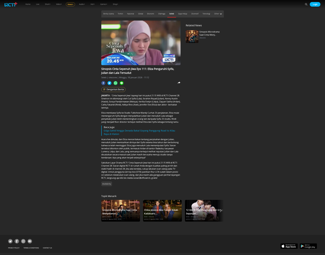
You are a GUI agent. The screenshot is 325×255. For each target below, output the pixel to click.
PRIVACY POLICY (13, 248)
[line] (122, 83)
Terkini (120, 13)
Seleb (171, 13)
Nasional (130, 13)
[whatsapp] (115, 83)
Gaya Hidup (182, 13)
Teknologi (206, 13)
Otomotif (194, 13)
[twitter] (109, 83)
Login (315, 4)
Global (140, 13)
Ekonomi (150, 13)
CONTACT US (47, 248)
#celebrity (106, 184)
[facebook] (103, 83)
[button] (220, 211)
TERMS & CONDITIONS (31, 248)
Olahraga (161, 13)
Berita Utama (108, 13)
